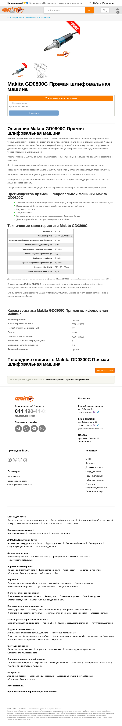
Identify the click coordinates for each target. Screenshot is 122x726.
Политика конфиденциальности (96, 486)
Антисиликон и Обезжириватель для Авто (27, 632)
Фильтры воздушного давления (73, 623)
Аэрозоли (13, 579)
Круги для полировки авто (49, 649)
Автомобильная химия (60, 583)
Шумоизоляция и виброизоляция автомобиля (32, 691)
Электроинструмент (54, 379)
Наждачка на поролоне (90, 570)
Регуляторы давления (102, 623)
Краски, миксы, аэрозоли (41, 676)
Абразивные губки (49, 573)
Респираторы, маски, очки (97, 662)
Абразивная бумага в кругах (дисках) (75, 676)
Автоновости (13, 476)
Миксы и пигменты (53, 523)
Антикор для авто (39, 556)
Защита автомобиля (68, 586)
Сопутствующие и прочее (19, 546)
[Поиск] (89, 10)
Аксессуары (50, 596)
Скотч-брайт (69, 570)
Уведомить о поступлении (61, 98)
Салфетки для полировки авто (22, 653)
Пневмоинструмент (69, 596)
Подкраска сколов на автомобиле (23, 523)
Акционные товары (16, 676)
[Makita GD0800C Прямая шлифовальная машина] (61, 42)
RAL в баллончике (16, 533)
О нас (88, 459)
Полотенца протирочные (63, 632)
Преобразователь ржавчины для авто (70, 556)
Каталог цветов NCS (38, 533)
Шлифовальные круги (49, 570)
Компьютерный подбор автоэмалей (96, 520)
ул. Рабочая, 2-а (86, 409)
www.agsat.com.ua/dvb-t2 (19, 484)
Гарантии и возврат (95, 491)
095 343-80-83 (85, 412)
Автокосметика (15, 685)
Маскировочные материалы (21, 639)
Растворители (95, 543)
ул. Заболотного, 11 (87, 422)
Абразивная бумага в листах (21, 679)
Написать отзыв (105, 370)
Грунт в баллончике (45, 586)
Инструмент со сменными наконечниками (66, 613)
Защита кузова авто (18, 553)
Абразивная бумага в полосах (22, 573)
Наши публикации (94, 476)
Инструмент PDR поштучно (76, 609)
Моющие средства (59, 662)
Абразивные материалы (21, 566)
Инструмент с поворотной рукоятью (24, 613)
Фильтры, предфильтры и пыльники (24, 666)
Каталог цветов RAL (61, 533)
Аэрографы (48, 623)
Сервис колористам (17, 481)
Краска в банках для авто (62, 520)
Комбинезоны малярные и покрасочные (27, 662)
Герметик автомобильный (20, 560)
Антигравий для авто (17, 556)
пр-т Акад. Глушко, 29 (88, 438)
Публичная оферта (95, 480)
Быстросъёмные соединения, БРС (47, 600)
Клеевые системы (99, 613)
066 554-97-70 (85, 441)
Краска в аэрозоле (84, 583)
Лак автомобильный (75, 543)
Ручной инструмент (91, 596)
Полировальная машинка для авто (24, 596)
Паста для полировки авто (20, 649)
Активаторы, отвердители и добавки (25, 543)
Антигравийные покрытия (19, 586)
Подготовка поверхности (21, 629)
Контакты (90, 463)
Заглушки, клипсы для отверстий (43, 609)
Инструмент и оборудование (23, 593)
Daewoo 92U (71, 523)
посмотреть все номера (25, 416)
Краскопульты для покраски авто (23, 623)
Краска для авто (16, 517)
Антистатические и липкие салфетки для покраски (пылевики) (83, 636)
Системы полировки (18, 646)
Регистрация (108, 3)
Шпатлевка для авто (46, 546)
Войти (96, 3)
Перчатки (76, 662)
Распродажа (14, 672)
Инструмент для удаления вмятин (25, 606)
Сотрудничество (93, 471)
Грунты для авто (54, 543)
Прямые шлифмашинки (77, 379)
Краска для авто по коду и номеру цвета (27, 520)
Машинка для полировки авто (80, 649)
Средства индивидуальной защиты (26, 659)
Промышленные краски (20, 530)
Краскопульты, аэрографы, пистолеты (28, 619)
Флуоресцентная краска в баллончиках (26, 583)
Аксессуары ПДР (15, 609)
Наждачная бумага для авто (21, 570)
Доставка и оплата (95, 467)
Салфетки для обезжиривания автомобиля (28, 636)
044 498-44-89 (31, 411)
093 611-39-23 (85, 425)
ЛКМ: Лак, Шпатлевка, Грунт (22, 540)
